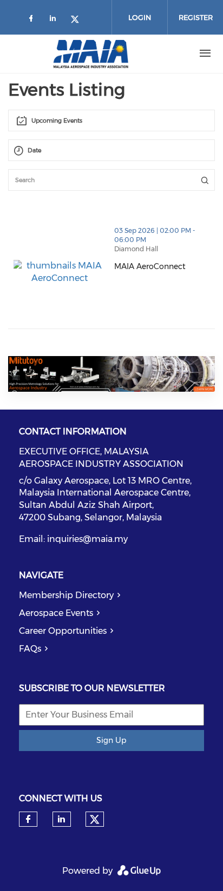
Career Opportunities (63, 631)
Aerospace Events (56, 613)
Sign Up (111, 740)
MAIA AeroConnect (164, 266)
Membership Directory (66, 595)
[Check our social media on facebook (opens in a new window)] (33, 20)
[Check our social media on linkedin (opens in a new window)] (56, 20)
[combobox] (111, 120)
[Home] (91, 53)
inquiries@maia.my (87, 539)
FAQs (30, 649)
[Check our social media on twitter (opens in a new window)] (78, 20)
